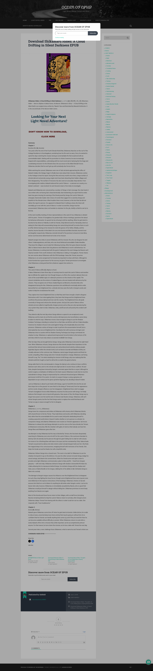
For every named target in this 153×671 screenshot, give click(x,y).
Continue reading (59, 37)
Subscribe (93, 33)
